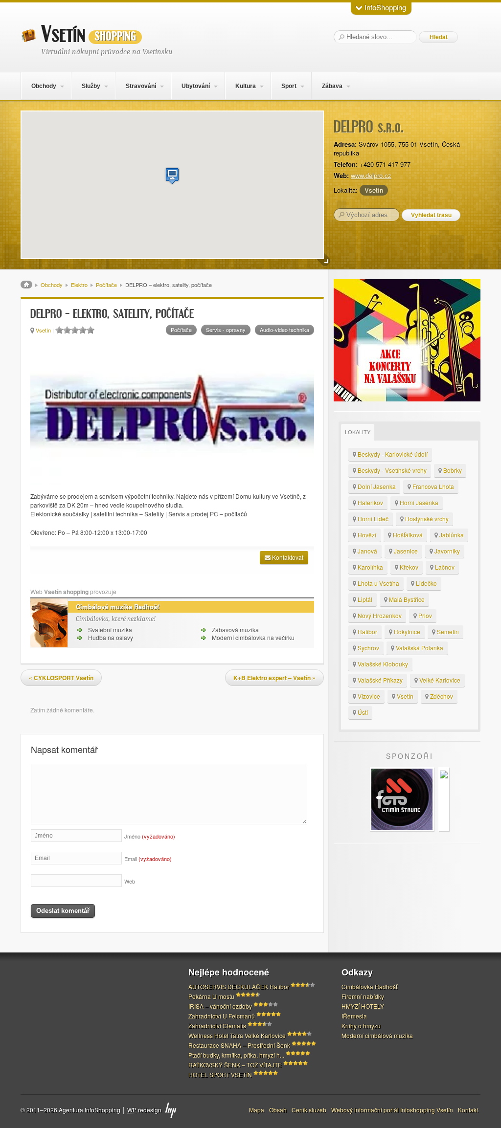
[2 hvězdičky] (67, 330)
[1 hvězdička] (59, 330)
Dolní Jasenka (376, 486)
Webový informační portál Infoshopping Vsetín (392, 1110)
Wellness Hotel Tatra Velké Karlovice (237, 1035)
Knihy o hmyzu (361, 1025)
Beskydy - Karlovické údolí (392, 454)
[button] (172, 176)
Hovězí (366, 535)
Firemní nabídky (363, 996)
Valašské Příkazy (379, 680)
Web (129, 881)
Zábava (332, 86)
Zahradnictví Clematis (217, 1025)
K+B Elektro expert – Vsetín (274, 677)
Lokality (357, 432)
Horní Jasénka (418, 502)
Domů (26, 284)
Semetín (447, 631)
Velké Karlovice (439, 680)
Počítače (106, 284)
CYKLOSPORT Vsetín (61, 677)
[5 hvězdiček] (90, 330)
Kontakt (468, 1110)
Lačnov (444, 567)
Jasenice (405, 551)
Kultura (245, 86)
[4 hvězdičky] (83, 330)
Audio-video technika (284, 329)
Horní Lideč (372, 518)
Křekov (408, 567)
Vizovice (368, 696)
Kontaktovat (287, 557)
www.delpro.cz (371, 175)
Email (148, 859)
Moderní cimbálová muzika (377, 1035)
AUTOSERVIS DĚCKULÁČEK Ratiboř (238, 986)
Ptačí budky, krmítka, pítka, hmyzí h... (236, 1055)
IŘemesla (354, 1016)
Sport (288, 86)
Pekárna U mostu (211, 996)
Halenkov (369, 502)
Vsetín (88, 34)
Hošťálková (407, 535)
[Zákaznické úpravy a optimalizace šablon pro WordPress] (171, 1110)
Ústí (362, 712)
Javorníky (446, 551)
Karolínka (369, 567)
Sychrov (367, 647)
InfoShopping (384, 7)
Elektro (79, 284)
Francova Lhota (432, 486)
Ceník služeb (309, 1110)
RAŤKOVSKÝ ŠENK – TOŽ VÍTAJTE (235, 1065)
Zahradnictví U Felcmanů (221, 1016)
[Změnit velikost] (324, 259)
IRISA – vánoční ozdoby (220, 1006)
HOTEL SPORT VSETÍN (220, 1074)
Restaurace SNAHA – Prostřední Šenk (239, 1045)
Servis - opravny (226, 329)
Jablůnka (451, 535)
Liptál (364, 599)
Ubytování (196, 86)
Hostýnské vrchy (426, 518)
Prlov (424, 615)
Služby (91, 86)
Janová (366, 551)
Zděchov (441, 696)
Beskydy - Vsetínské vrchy (391, 470)
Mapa (256, 1110)
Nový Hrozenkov (379, 615)
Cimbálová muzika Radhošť (117, 606)
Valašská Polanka (418, 647)
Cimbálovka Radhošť (369, 986)
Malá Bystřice (406, 599)
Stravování (141, 86)
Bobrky (452, 470)
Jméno (149, 836)
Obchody (43, 86)
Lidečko (425, 583)
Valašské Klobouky (382, 664)
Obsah (278, 1110)
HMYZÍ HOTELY (363, 1006)
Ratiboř (366, 631)
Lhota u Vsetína (377, 583)
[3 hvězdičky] (75, 330)
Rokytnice (406, 631)
